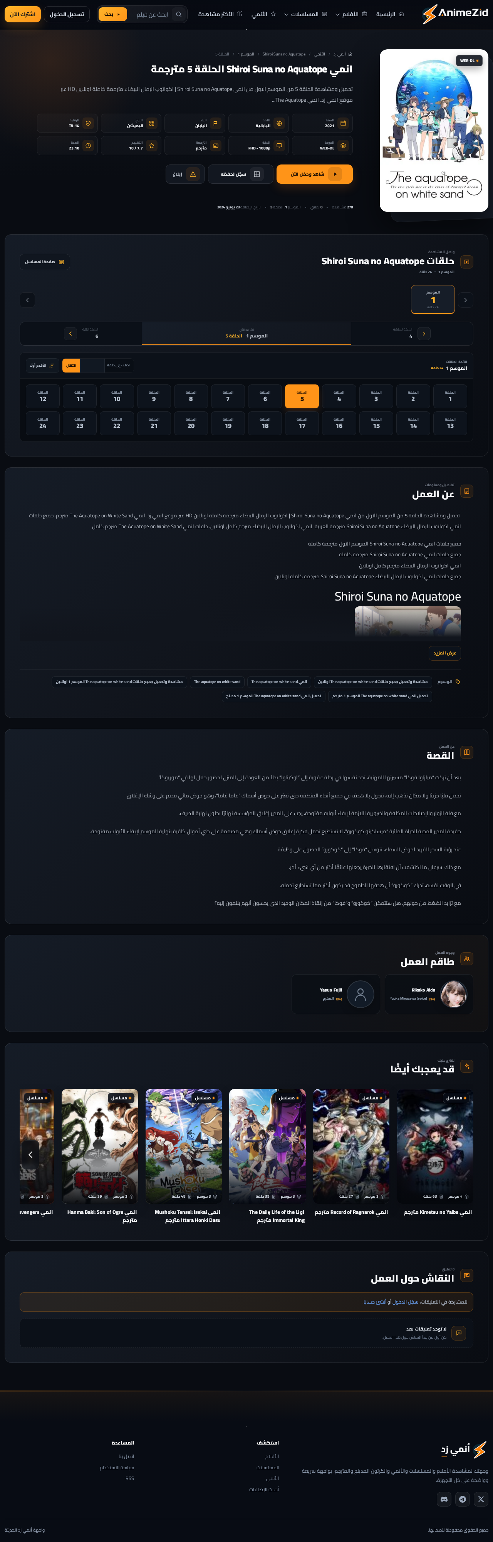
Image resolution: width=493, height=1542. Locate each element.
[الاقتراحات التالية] (30, 1155)
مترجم (201, 148)
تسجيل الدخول (67, 14)
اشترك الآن (22, 14)
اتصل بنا (126, 1456)
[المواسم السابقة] (465, 300)
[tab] (433, 299)
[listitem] (450, 396)
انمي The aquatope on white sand (279, 681)
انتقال (71, 365)
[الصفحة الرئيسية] (454, 14)
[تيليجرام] (462, 1499)
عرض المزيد (445, 653)
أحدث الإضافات (264, 1489)
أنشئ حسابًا (375, 1301)
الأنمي (319, 54)
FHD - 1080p (259, 148)
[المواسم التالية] (27, 300)
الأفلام (272, 1456)
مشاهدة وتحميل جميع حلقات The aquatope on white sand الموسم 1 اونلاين (119, 681)
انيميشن (135, 126)
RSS (130, 1478)
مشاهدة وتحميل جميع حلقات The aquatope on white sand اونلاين (373, 681)
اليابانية (263, 126)
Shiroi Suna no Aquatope (284, 54)
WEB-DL (327, 148)
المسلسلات (268, 1468)
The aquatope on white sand (217, 681)
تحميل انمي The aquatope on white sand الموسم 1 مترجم (380, 696)
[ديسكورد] (444, 1499)
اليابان (201, 126)
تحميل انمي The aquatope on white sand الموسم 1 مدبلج (273, 696)
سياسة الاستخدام (117, 1468)
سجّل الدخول (405, 1301)
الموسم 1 (246, 54)
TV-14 (74, 126)
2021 (329, 126)
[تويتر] (481, 1499)
